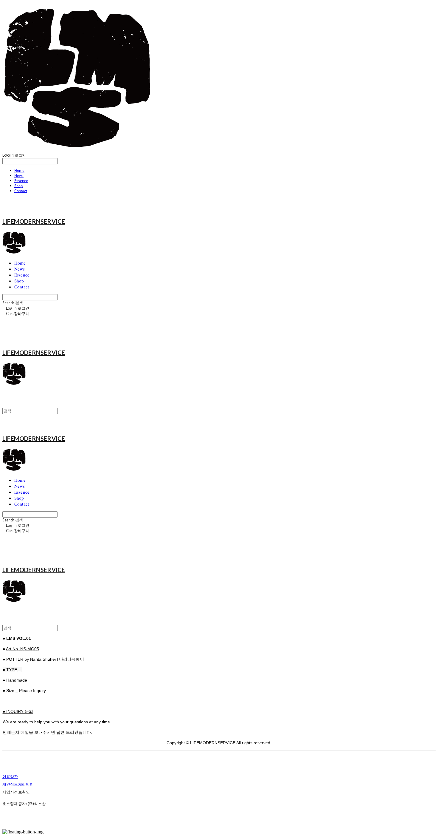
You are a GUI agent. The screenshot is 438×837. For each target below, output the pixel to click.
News (19, 175)
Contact (20, 190)
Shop (18, 185)
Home (19, 170)
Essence (21, 180)
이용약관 (10, 776)
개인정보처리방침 (18, 784)
